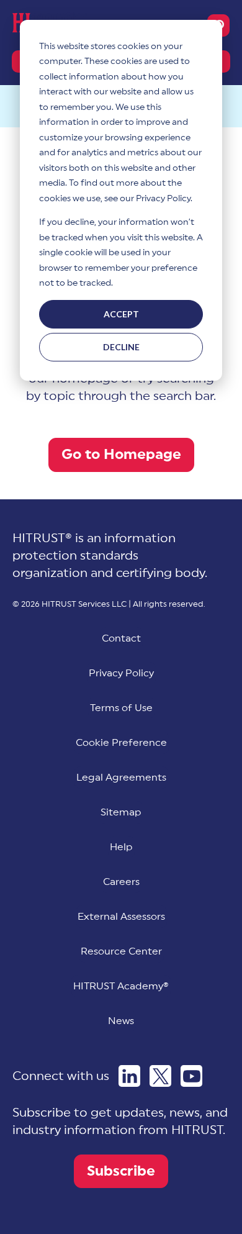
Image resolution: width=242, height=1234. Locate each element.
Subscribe (121, 1171)
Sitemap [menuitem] (121, 812)
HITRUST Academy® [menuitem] (121, 986)
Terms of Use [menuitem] (121, 708)
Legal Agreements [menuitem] (121, 778)
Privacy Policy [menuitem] (121, 673)
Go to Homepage (121, 454)
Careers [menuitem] (121, 882)
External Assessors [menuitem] (121, 917)
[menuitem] (121, 743)
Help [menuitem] (121, 847)
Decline (121, 347)
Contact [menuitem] (121, 638)
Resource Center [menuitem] (121, 951)
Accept (121, 314)
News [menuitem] (121, 1021)
